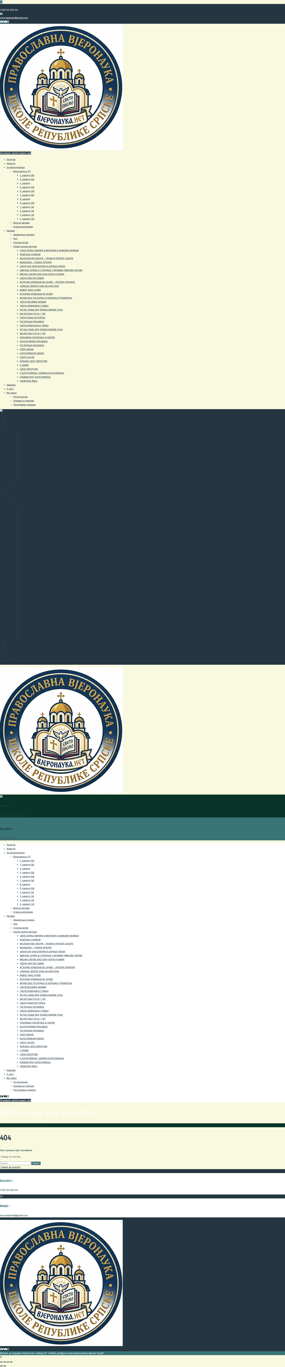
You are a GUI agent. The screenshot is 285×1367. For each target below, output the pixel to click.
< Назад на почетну (10, 1167)
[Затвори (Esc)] (1, 1361)
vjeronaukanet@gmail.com (14, 17)
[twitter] (2, 21)
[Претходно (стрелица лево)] (1, 1365)
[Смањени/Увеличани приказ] (11, 1361)
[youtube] (5, 21)
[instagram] (8, 21)
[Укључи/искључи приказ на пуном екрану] (8, 1361)
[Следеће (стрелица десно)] (4, 1365)
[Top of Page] (1, 1357)
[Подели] (4, 1361)
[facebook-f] (0, 21)
